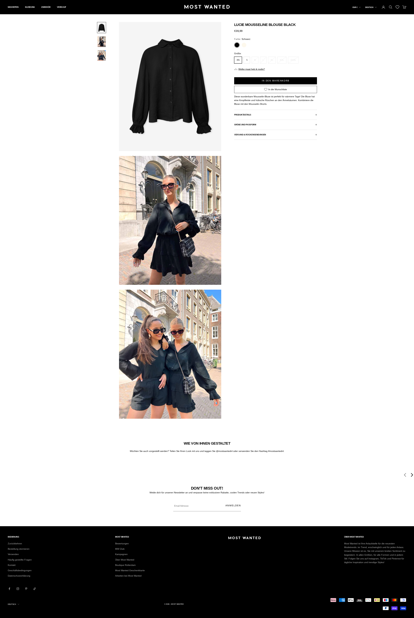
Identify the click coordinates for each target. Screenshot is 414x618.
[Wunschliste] (397, 7)
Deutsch (369, 7)
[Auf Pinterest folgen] (26, 588)
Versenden (13, 554)
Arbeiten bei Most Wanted (128, 575)
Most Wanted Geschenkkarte (130, 570)
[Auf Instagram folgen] (17, 588)
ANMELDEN (233, 505)
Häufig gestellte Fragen (20, 559)
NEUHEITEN (13, 7)
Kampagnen (121, 554)
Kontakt (12, 565)
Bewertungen (122, 543)
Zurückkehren (15, 543)
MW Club (120, 549)
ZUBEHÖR (45, 7)
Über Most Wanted (124, 559)
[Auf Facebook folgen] (9, 588)
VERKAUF (61, 7)
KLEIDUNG (30, 7)
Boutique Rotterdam (125, 565)
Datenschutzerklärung (19, 575)
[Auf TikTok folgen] (34, 588)
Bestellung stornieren (18, 549)
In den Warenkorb (275, 80)
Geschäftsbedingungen (20, 570)
